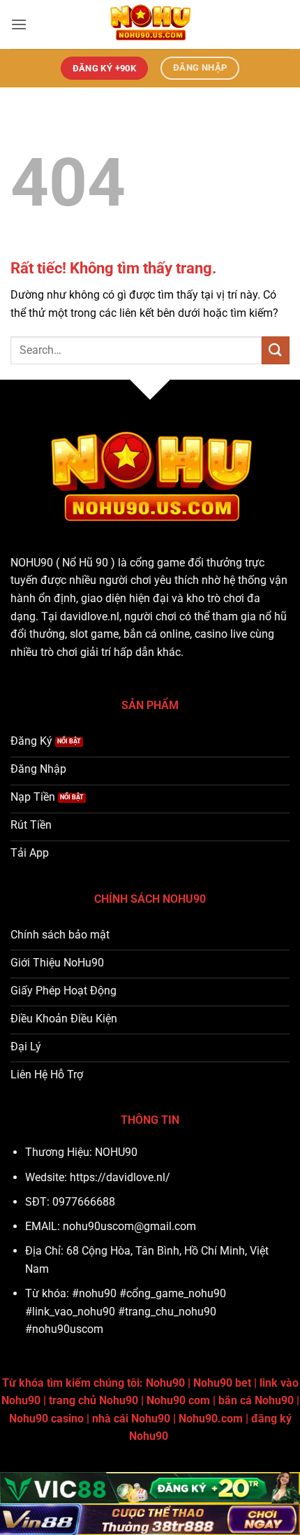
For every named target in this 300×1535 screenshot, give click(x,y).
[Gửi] (276, 350)
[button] (18, 24)
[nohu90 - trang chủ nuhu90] (150, 24)
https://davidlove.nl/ (120, 1177)
